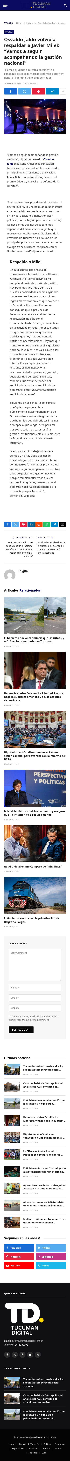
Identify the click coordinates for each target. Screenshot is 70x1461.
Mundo (58, 1448)
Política (9, 32)
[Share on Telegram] (52, 91)
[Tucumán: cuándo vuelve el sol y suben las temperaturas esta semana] (12, 1069)
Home (12, 1444)
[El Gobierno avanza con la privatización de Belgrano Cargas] (35, 895)
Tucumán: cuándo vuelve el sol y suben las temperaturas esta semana (43, 1070)
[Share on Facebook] (10, 91)
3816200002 (21, 1344)
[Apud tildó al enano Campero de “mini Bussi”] (35, 843)
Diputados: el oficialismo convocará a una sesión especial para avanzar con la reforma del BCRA (35, 755)
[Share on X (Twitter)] (24, 91)
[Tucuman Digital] (35, 5)
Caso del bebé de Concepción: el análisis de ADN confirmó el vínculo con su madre (43, 1087)
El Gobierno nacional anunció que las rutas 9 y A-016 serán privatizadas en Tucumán (34, 639)
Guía (44, 1452)
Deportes (46, 1448)
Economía (59, 1444)
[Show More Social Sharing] (63, 91)
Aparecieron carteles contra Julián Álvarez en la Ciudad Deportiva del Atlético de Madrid (44, 1188)
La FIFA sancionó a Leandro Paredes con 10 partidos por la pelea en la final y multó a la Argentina (42, 1156)
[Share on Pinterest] (38, 91)
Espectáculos (18, 1448)
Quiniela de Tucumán (29, 1444)
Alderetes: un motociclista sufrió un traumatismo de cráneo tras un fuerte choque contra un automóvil (44, 1207)
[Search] (65, 5)
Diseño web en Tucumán (44, 1437)
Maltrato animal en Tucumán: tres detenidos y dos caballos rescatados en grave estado (44, 1222)
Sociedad (32, 1452)
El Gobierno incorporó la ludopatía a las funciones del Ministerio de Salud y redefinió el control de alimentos (44, 1173)
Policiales (33, 1448)
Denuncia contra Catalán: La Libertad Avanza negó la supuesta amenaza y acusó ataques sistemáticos (33, 696)
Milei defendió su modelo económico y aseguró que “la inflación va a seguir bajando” (34, 812)
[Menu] (5, 5)
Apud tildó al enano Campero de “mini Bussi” (33, 866)
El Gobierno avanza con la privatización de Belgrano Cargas (31, 920)
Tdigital (23, 571)
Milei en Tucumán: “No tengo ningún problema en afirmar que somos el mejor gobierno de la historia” (19, 549)
